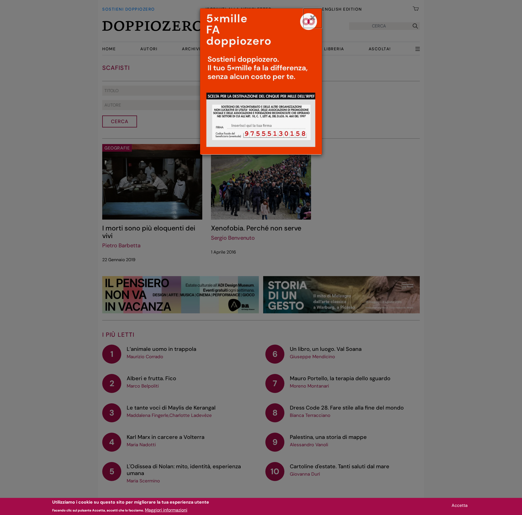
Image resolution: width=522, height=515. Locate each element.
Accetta (460, 505)
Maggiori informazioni (166, 510)
